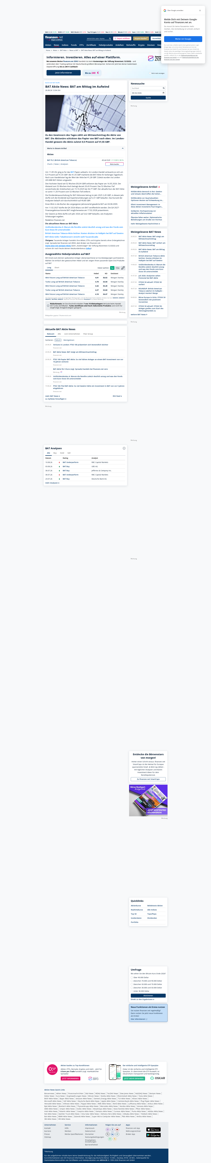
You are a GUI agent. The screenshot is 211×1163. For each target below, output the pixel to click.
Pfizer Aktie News (143, 1109)
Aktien (48, 45)
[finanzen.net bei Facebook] (112, 1130)
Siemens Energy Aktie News (105, 1098)
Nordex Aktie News (127, 1106)
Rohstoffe (131, 45)
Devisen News (155, 1093)
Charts (50, 164)
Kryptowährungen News (76, 1096)
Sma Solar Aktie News (90, 1114)
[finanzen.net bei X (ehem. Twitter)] (108, 1134)
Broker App (130, 1134)
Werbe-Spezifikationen (74, 1134)
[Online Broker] (54, 39)
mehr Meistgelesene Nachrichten (145, 224)
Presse (47, 1134)
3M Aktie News (50, 1119)
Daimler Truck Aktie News (68, 1114)
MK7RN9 (54, 299)
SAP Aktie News (69, 1101)
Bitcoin (120, 32)
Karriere (47, 1131)
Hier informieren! (138, 1019)
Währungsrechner (133, 1131)
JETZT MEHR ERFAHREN (133, 1078)
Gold (156, 32)
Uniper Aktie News (67, 1109)
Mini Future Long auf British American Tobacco (65, 277)
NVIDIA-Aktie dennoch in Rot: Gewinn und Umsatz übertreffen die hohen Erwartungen (146, 192)
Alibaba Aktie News (131, 1114)
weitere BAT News (138, 314)
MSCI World (75, 32)
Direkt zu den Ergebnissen (142, 999)
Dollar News (49, 1096)
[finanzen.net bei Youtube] (117, 1130)
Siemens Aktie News (103, 1111)
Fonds (74, 45)
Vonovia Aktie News (145, 1106)
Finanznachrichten (75, 1093)
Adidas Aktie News (155, 1111)
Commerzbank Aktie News (128, 1101)
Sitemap (47, 1137)
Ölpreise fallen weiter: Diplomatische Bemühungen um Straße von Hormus (146, 218)
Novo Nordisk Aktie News (124, 1109)
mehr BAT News (52, 396)
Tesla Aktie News (145, 1096)
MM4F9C (48, 299)
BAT (72, 172)
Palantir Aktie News (67, 1111)
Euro (133, 32)
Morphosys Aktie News (102, 1109)
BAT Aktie (63, 50)
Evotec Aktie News (84, 1109)
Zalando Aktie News (82, 1116)
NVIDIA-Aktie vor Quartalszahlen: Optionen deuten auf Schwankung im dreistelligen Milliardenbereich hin (146, 199)
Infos (88, 248)
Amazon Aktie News (84, 1098)
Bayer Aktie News (67, 1098)
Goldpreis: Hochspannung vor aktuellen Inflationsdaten (143, 212)
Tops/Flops (151, 914)
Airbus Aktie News (155, 1104)
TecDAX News (112, 1093)
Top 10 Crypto (92, 32)
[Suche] (110, 38)
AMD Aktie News (51, 1109)
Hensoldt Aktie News (52, 1104)
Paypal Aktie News (88, 1104)
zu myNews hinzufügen (55, 399)
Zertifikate (91, 45)
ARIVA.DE (103, 1160)
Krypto (141, 45)
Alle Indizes (152, 910)
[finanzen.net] (54, 37)
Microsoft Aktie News (53, 1101)
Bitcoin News (93, 1096)
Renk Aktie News (119, 1104)
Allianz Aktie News (139, 1098)
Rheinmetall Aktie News (127, 1096)
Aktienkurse (136, 905)
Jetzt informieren (63, 72)
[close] (200, 10)
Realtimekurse (137, 910)
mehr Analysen (51, 483)
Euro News (60, 1096)
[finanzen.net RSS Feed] (115, 1139)
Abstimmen (148, 995)
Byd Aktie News (50, 1106)
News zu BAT (73, 50)
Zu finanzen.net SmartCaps (148, 779)
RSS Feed (117, 396)
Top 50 (134, 914)
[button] (122, 38)
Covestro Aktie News (85, 1111)
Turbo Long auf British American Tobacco (62, 282)
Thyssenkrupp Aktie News (87, 1106)
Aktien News (61, 1093)
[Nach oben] (162, 1160)
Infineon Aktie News (71, 1104)
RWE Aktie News (104, 1104)
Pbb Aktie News (128, 1116)
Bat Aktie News (50, 1116)
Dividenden (152, 918)
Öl (146, 32)
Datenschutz (90, 1131)
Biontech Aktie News (67, 1106)
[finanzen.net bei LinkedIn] (112, 1134)
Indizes (65, 45)
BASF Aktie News (51, 1098)
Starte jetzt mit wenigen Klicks (58, 246)
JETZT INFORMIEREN (70, 1078)
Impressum (89, 1128)
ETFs (81, 45)
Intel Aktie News (51, 1111)
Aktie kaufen (114, 164)
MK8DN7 (122, 298)
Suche (148, 98)
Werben (68, 1131)
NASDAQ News (141, 1093)
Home (48, 50)
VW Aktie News (64, 1119)
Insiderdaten (136, 918)
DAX (46, 32)
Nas (107, 32)
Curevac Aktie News (122, 1111)
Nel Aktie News (50, 1114)
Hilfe (67, 1128)
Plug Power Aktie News (150, 1101)
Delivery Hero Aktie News (111, 1114)
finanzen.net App (133, 1128)
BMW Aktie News (65, 1116)
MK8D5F (60, 299)
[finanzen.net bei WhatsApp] (110, 1139)
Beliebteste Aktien (155, 905)
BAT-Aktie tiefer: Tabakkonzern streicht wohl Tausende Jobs (71, 237)
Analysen (64, 164)
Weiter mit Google (183, 39)
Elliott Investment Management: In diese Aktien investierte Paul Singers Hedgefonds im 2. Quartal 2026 (146, 205)
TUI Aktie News (124, 1098)
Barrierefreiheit (91, 1145)
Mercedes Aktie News (109, 1106)
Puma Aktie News (139, 1111)
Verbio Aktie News (144, 1116)
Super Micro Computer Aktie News (106, 1116)
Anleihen (120, 45)
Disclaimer (89, 1134)
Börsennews (49, 1093)
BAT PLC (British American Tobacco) (62, 160)
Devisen (151, 45)
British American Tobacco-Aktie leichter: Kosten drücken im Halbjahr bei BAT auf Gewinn (84, 233)
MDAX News (100, 1093)
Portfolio (134, 922)
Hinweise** (87, 299)
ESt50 (60, 32)
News (56, 45)
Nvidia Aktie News (108, 1096)
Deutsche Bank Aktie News (89, 1101)
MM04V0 (115, 298)
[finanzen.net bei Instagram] (108, 1130)
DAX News (89, 1093)
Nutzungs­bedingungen (94, 1137)
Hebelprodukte (106, 45)
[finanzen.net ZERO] (156, 61)
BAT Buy (66, 466)
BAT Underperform (70, 462)
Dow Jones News (126, 1093)
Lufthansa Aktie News (137, 1104)
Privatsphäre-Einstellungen (90, 1141)
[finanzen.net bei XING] (117, 1134)
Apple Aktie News (108, 1101)
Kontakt (47, 1128)
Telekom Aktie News (149, 1114)
